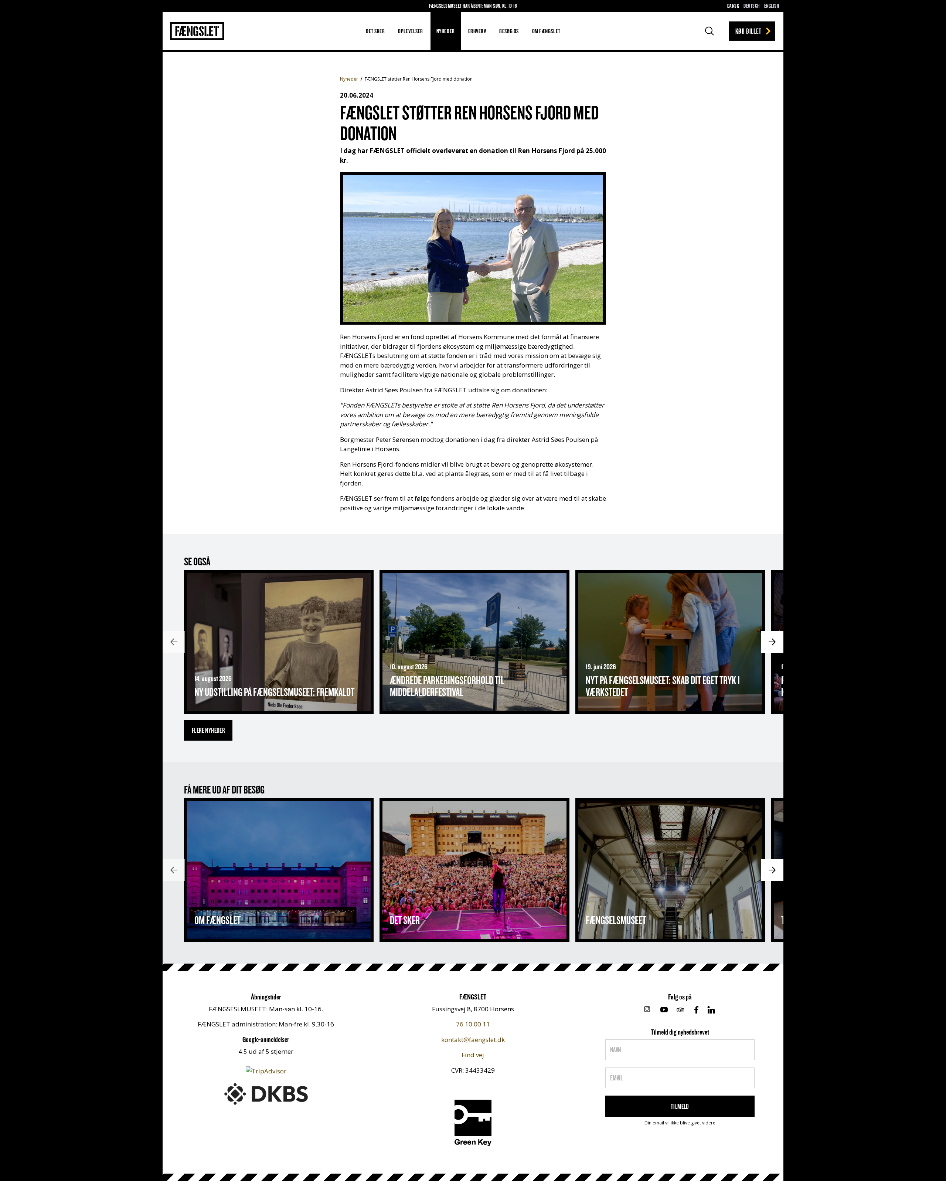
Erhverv (477, 31)
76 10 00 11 (473, 1024)
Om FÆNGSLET (546, 31)
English (771, 5)
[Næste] (772, 642)
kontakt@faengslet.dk (473, 1039)
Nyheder (445, 31)
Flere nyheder (208, 730)
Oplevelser (410, 31)
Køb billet (748, 30)
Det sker (375, 31)
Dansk (733, 5)
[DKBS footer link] (266, 1093)
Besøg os (508, 31)
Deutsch (751, 5)
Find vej (473, 1054)
